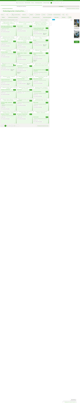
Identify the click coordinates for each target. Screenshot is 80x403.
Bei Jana (34, 40)
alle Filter (69, 17)
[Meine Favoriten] (51, 3)
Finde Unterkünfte (27, 2)
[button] (2, 126)
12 (14, 125)
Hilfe (62, 0)
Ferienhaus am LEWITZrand (5, 89)
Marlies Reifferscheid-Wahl (37, 78)
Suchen (63, 2)
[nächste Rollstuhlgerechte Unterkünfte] (17, 126)
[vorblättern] (14, 23)
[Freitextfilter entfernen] (61, 2)
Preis (7, 14)
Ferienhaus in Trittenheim (5, 114)
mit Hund (44, 14)
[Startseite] (1, 8)
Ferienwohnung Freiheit (20, 78)
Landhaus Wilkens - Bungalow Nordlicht (22, 54)
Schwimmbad (50, 14)
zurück (54, 19)
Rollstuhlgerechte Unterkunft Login (57, 0)
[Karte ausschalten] (71, 20)
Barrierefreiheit (73, 399)
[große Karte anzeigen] (50, 23)
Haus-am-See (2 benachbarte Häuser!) (38, 54)
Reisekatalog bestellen (38, 2)
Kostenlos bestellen (76, 42)
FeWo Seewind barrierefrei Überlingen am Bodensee (39, 70)
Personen (2, 14)
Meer (63, 14)
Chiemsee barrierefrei (4, 41)
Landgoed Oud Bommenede (5, 79)
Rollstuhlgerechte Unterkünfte (21, 6)
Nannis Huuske (35, 102)
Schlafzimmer (24, 14)
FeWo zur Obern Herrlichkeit (21, 42)
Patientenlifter (38, 14)
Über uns (32, 2)
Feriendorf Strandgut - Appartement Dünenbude (6, 103)
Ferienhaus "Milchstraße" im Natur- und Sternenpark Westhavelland (38, 29)
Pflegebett (31, 14)
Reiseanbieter (61, 6)
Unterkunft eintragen (46, 2)
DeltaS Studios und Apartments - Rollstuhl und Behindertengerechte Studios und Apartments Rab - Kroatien (7, 27)
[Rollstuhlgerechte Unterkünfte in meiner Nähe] (50, 24)
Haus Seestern (19, 100)
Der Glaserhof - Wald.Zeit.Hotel (22, 114)
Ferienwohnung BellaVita (37, 91)
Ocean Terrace (19, 89)
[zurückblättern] (3, 23)
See (66, 14)
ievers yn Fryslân (20, 26)
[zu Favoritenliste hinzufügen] (1, 22)
